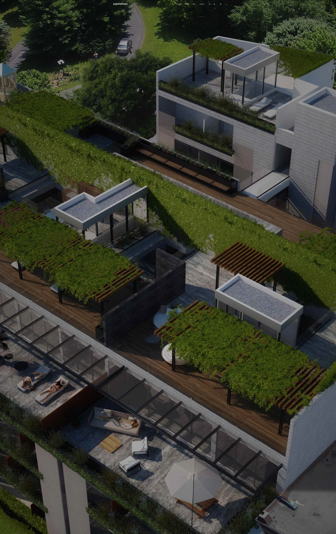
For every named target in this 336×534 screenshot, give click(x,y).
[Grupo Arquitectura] (120, 4)
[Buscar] (219, 4)
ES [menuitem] (209, 4)
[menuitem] (209, 4)
